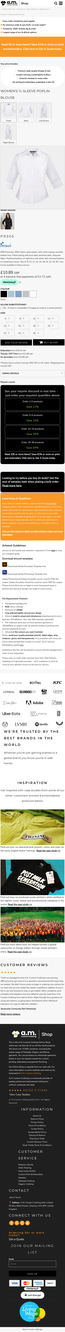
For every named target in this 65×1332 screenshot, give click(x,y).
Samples (22, 1177)
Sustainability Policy (37, 1132)
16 (19, 326)
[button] (32, 827)
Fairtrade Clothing (26, 1181)
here (53, 550)
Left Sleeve (44, 120)
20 (49, 326)
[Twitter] (16, 1223)
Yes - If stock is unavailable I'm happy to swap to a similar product (32, 308)
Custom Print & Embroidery (30, 1174)
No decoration (6, 357)
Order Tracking (24, 1167)
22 (5, 333)
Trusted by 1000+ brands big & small (19, 28)
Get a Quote (16, 1239)
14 (5, 326)
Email (11, 1259)
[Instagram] (22, 1223)
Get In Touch (15, 1197)
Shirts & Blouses (32, 9)
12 (49, 318)
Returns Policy (37, 1119)
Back (26, 120)
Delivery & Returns (37, 1135)
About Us (37, 1115)
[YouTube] (27, 1223)
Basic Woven (44, 9)
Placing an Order (37, 1138)
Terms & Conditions (37, 1125)
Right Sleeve (8, 142)
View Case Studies (19, 1094)
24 (19, 333)
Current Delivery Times (37, 1142)
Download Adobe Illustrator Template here (26, 566)
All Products (20, 9)
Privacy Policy (37, 1122)
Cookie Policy (37, 1129)
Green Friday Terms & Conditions (37, 1145)
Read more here (12, 485)
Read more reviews (10, 1014)
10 (34, 318)
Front (8, 120)
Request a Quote (25, 1164)
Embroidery (5, 350)
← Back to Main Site (7, 9)
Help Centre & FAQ (26, 1171)
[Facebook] (11, 1223)
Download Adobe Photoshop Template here (27, 574)
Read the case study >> (48, 850)
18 (34, 326)
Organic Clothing (26, 1184)
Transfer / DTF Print (9, 353)
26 (34, 333)
